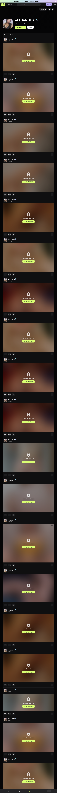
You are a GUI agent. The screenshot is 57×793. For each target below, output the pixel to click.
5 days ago (10, 481)
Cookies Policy (27, 791)
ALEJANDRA (11, 39)
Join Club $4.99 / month (29, 61)
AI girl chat (37, 1)
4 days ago (10, 401)
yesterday (10, 40)
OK (49, 791)
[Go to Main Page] (3, 4)
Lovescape (25, 1)
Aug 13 (9, 760)
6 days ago (10, 521)
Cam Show (9, 4)
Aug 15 (9, 611)
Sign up (49, 4)
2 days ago (10, 241)
